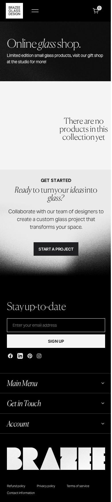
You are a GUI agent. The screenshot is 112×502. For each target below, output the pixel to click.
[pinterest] (29, 355)
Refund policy (16, 486)
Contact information (21, 493)
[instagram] (39, 355)
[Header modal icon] (35, 10)
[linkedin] (20, 355)
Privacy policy (46, 486)
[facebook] (10, 355)
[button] (35, 11)
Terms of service (78, 486)
